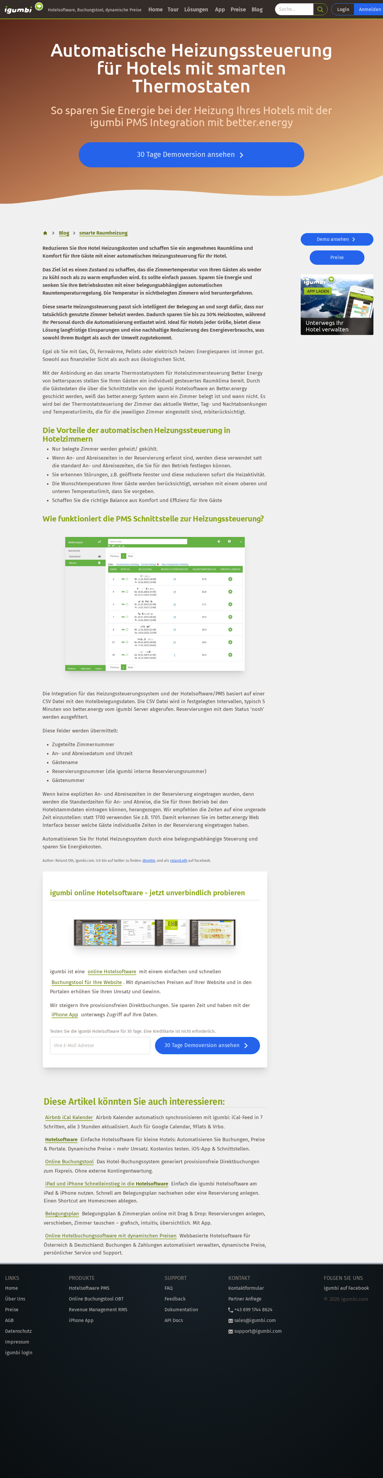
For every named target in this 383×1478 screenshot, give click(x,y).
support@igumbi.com (257, 1331)
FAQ (169, 1288)
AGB (9, 1320)
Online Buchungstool (69, 1162)
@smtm (148, 861)
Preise (238, 9)
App (220, 9)
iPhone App (64, 1015)
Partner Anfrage (245, 1299)
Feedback (175, 1299)
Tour (173, 9)
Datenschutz (18, 1331)
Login (343, 9)
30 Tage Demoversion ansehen (187, 154)
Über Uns (15, 1299)
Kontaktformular (246, 1288)
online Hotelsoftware (112, 971)
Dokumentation (181, 1309)
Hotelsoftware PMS (89, 1288)
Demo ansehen (333, 239)
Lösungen (196, 9)
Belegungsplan (62, 1214)
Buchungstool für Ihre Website (86, 982)
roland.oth (178, 861)
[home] (23, 9)
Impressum (17, 1342)
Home (155, 9)
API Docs (174, 1320)
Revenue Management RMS (98, 1309)
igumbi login (18, 1352)
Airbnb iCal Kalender (69, 1117)
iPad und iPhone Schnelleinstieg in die (106, 1184)
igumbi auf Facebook (346, 1288)
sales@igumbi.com (254, 1320)
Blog (257, 9)
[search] (320, 9)
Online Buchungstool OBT (96, 1299)
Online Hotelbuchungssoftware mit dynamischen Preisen (111, 1236)
